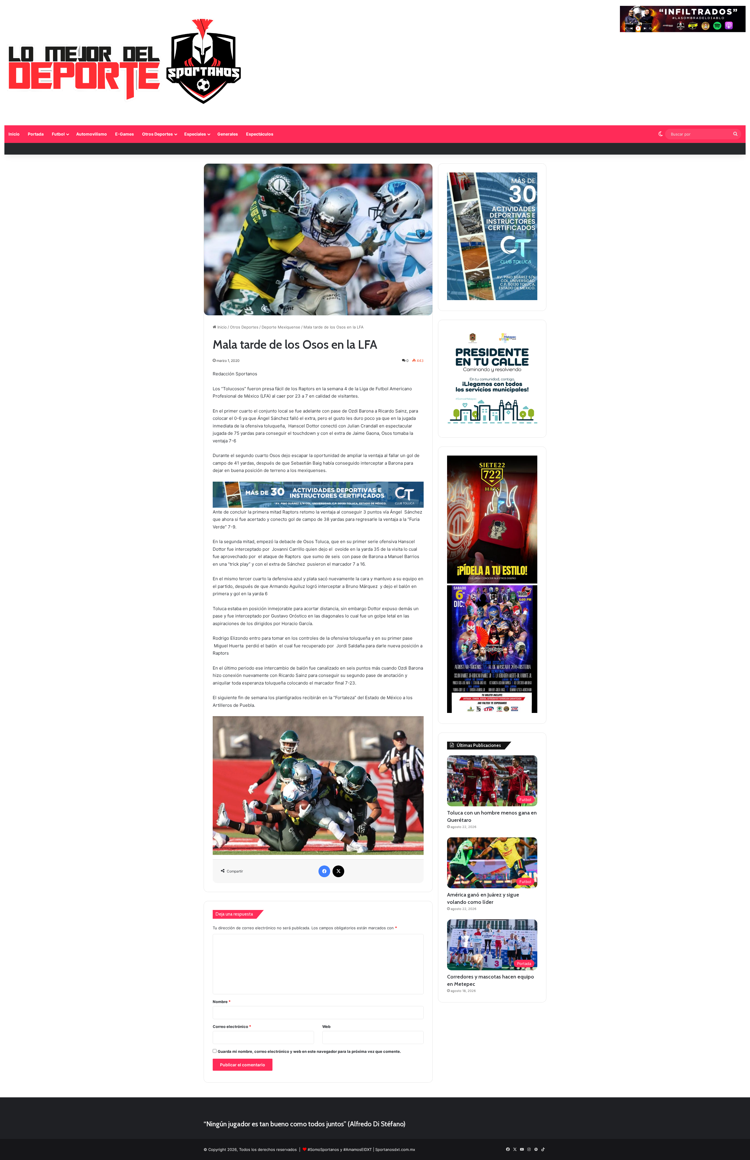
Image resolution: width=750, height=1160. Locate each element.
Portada (36, 133)
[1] (492, 298)
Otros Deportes (157, 133)
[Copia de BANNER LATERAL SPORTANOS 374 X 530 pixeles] (492, 582)
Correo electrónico (232, 1026)
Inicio (14, 133)
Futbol (58, 133)
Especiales (195, 133)
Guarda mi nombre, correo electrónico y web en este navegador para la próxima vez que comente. (309, 1051)
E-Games (124, 133)
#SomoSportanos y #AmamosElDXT (340, 1149)
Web (326, 1026)
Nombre (222, 1001)
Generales (227, 133)
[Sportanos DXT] (125, 63)
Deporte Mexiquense (281, 327)
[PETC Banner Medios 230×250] (492, 425)
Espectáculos (259, 133)
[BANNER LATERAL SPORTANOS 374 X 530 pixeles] (492, 711)
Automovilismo (91, 133)
